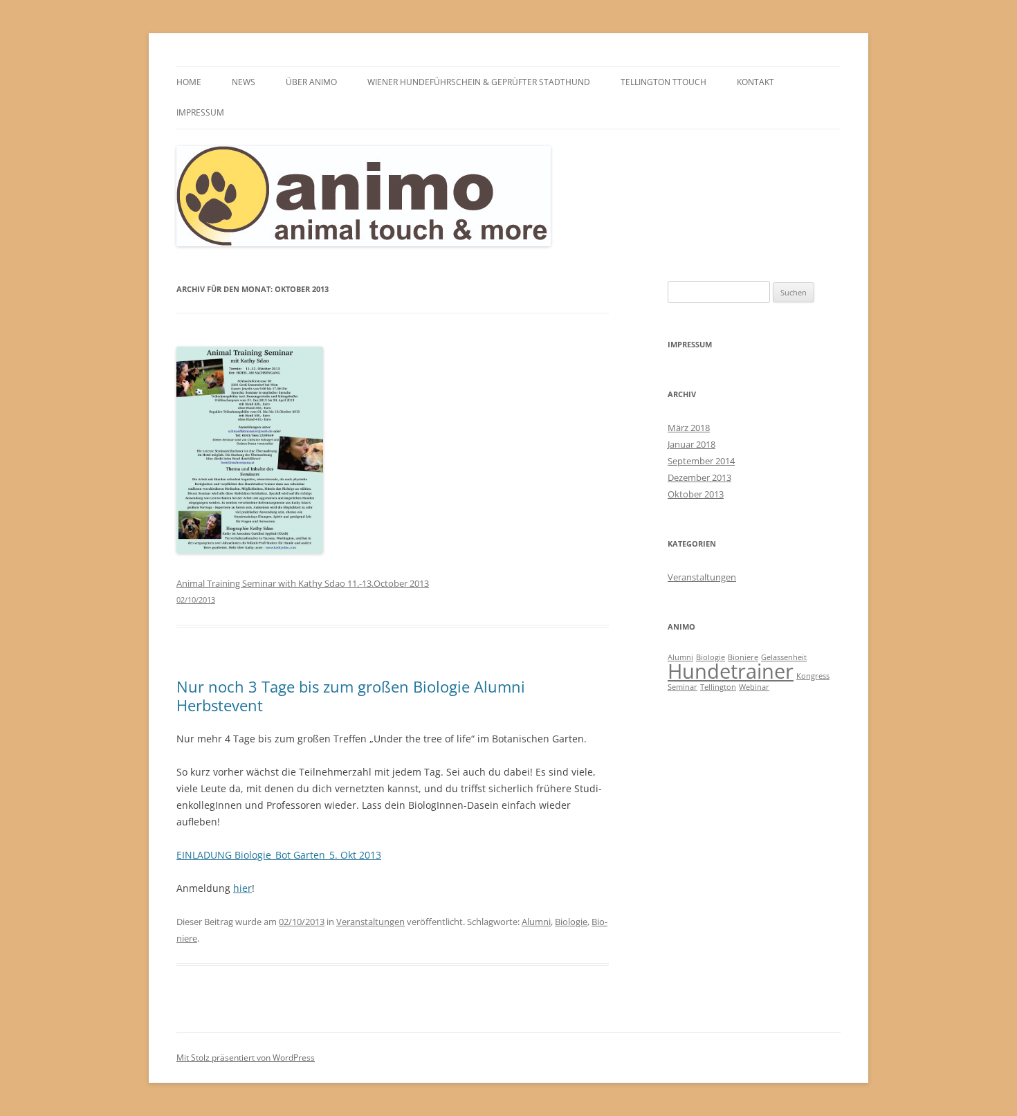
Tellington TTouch (663, 82)
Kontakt (755, 82)
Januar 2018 (691, 444)
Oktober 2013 (696, 494)
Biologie (571, 921)
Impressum (200, 112)
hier (242, 888)
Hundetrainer (731, 671)
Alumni (536, 921)
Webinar (754, 687)
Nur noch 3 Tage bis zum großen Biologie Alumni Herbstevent (350, 695)
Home (188, 82)
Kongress (813, 676)
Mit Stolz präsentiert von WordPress (245, 1057)
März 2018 (689, 427)
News (243, 82)
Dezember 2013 (699, 477)
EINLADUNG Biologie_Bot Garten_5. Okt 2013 (278, 854)
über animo (311, 82)
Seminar (682, 687)
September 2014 (701, 461)
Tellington (718, 687)
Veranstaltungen (370, 921)
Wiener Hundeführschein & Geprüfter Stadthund (478, 82)
